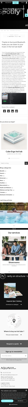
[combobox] (26, 390)
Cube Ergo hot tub (14, 151)
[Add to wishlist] (26, 126)
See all (14, 228)
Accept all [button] (7, 400)
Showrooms (14, 262)
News (20, 36)
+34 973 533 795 (7, 372)
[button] (11, 158)
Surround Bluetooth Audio (13, 54)
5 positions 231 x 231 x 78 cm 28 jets (14, 153)
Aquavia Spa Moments (14, 87)
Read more (19, 398)
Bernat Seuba (11, 36)
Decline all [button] (20, 400)
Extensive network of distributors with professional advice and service (14, 265)
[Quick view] (26, 128)
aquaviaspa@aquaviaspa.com (10, 374)
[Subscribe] (25, 356)
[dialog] (14, 398)
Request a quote (16, 3)
